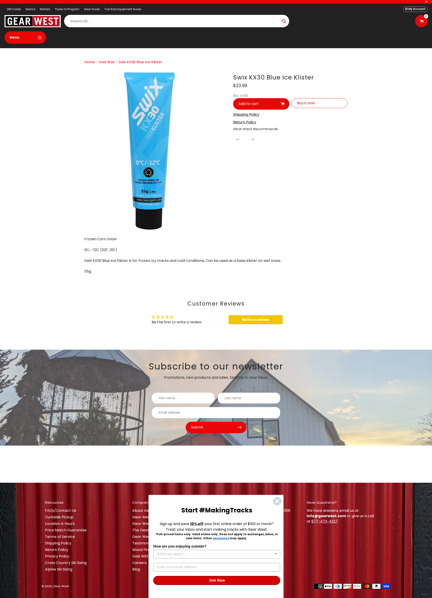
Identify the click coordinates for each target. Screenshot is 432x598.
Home (89, 62)
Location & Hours (60, 523)
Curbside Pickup (59, 517)
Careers (139, 562)
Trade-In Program (67, 9)
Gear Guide (92, 9)
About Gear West (147, 510)
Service (30, 9)
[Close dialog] (277, 501)
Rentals (45, 9)
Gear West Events (148, 523)
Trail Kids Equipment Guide (122, 9)
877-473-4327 (324, 521)
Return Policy (56, 549)
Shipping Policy (58, 543)
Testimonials (143, 543)
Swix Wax (107, 62)
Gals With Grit (144, 556)
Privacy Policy (57, 556)
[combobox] (215, 554)
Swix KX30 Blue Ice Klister (140, 62)
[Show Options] (276, 554)
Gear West (61, 586)
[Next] (252, 139)
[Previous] (238, 139)
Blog (136, 569)
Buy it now (306, 103)
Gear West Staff (146, 536)
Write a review (255, 319)
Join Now (217, 580)
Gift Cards (14, 9)
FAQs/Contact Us (60, 510)
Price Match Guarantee (66, 530)
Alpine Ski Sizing (58, 569)
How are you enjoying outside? (179, 546)
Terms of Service (60, 536)
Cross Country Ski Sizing (66, 562)
